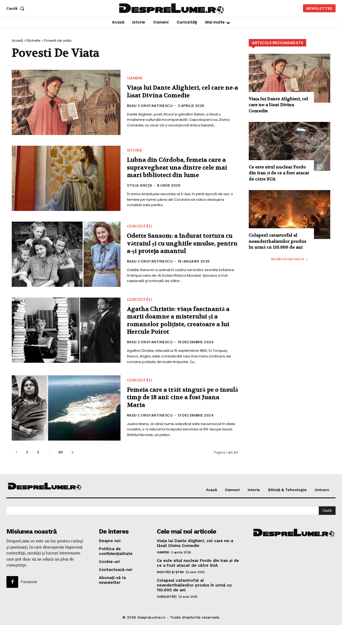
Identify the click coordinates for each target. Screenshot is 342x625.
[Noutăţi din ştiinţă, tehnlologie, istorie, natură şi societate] (44, 486)
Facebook (29, 582)
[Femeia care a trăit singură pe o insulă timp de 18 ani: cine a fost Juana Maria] (66, 408)
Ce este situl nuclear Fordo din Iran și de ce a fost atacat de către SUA (279, 173)
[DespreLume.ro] (172, 9)
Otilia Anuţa (139, 185)
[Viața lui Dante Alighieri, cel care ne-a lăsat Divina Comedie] (66, 102)
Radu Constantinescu (150, 105)
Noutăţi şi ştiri (170, 572)
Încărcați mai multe (287, 259)
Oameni (134, 78)
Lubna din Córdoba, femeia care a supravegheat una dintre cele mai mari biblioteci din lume (177, 167)
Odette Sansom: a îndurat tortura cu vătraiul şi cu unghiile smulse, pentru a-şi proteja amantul (182, 243)
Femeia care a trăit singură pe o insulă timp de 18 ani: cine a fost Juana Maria (182, 397)
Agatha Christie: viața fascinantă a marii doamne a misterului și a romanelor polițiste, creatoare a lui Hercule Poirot (178, 320)
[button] (16, 8)
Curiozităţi (139, 226)
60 (61, 452)
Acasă (17, 40)
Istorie (134, 150)
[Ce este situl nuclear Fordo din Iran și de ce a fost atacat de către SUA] (289, 146)
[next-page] (72, 452)
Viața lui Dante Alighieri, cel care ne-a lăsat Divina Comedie (182, 91)
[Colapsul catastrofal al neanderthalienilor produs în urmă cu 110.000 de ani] (289, 214)
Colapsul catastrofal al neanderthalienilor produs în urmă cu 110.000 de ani (277, 241)
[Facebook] (12, 582)
